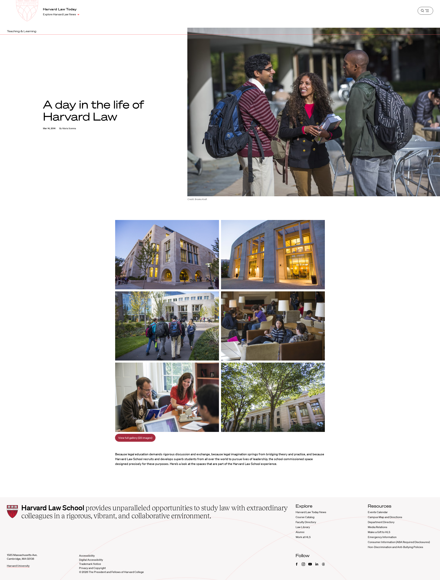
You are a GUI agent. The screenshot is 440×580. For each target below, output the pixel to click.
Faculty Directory (306, 522)
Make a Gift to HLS (379, 532)
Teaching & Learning (21, 31)
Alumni (300, 532)
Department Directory (381, 522)
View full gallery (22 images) (135, 437)
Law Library (303, 527)
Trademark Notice (90, 564)
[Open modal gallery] (167, 254)
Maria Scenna (69, 128)
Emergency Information (382, 537)
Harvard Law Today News (311, 512)
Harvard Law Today (60, 9)
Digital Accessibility (91, 559)
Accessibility (87, 555)
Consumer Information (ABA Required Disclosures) (399, 542)
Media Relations (377, 527)
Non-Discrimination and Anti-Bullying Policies (395, 547)
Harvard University (18, 565)
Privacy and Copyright (92, 568)
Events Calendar (378, 512)
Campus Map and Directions (385, 517)
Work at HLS (303, 537)
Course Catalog (305, 517)
